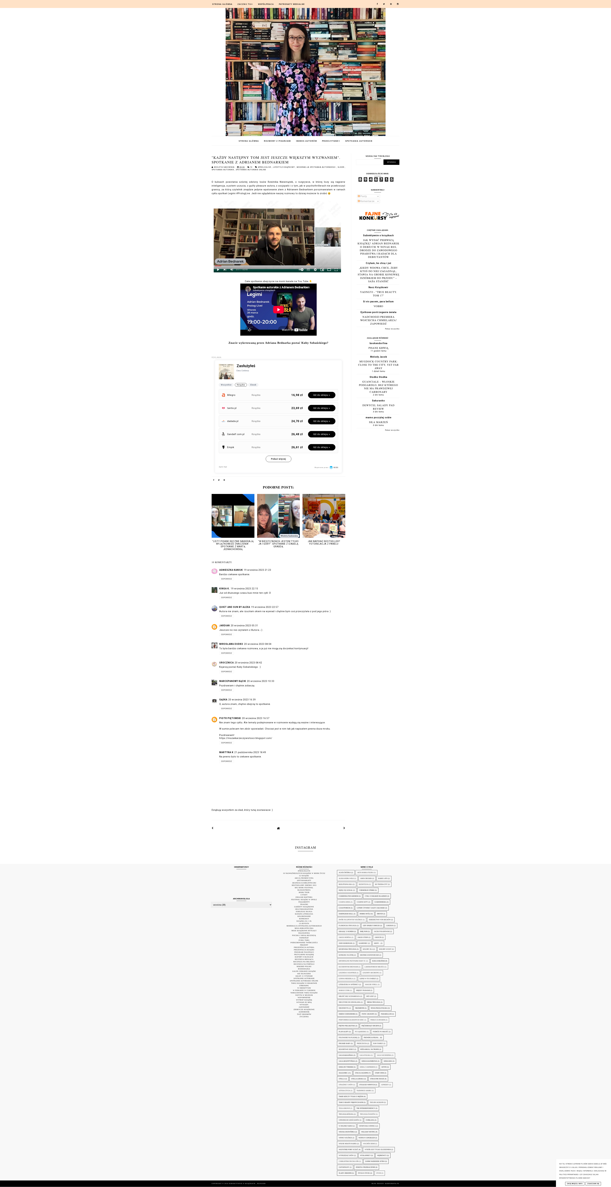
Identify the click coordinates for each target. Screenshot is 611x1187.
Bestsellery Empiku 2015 (304, 885)
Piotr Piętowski (230, 718)
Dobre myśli (365, 914)
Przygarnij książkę (304, 954)
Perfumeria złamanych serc (351, 1020)
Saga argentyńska (347, 1061)
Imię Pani (363, 931)
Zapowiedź (304, 1007)
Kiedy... (377, 943)
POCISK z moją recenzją (304, 935)
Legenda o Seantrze (347, 973)
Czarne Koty (362, 902)
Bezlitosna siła (345, 884)
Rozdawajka (304, 969)
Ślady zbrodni (345, 1173)
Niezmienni (359, 1008)
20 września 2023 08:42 (248, 662)
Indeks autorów (306, 141)
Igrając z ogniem (346, 931)
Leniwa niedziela (346, 978)
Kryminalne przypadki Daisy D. (352, 961)
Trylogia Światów (367, 1114)
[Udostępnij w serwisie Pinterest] (224, 480)
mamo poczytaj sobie (378, 417)
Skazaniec (343, 1073)
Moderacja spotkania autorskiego (316, 167)
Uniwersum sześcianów (349, 1120)
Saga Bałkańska (346, 1055)
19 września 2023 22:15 (244, 588)
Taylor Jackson (376, 1102)
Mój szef (370, 996)
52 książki (304, 876)
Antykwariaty (304, 880)
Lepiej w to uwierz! (368, 978)
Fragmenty (304, 902)
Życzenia (304, 1017)
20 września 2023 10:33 (260, 681)
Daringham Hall (346, 914)
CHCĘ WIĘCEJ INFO (575, 1183)
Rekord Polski (304, 966)
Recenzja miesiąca (304, 959)
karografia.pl (392, 1183)
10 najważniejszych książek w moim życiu (304, 873)
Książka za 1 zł (304, 921)
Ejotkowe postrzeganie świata (379, 312)
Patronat (304, 938)
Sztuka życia (344, 1090)
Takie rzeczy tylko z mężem (351, 1096)
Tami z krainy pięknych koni (351, 1102)
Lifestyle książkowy (284, 167)
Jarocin (378, 937)
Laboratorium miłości (374, 967)
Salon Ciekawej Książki (304, 971)
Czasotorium (344, 908)
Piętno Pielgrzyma (347, 1026)
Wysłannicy (365, 1155)
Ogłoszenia (304, 933)
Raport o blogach (304, 957)
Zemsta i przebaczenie (365, 1167)
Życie (378, 1173)
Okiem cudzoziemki (347, 1014)
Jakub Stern (363, 937)
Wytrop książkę (304, 1000)
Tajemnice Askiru (364, 1090)
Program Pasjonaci (304, 952)
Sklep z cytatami (304, 976)
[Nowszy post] (213, 828)
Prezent (304, 945)
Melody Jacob (378, 357)
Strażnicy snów (346, 1085)
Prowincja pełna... (372, 1037)
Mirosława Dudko (231, 644)
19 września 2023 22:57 (264, 607)
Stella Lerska (357, 1079)
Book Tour (304, 892)
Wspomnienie (304, 997)
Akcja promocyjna (304, 878)
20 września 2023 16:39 (242, 699)
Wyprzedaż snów (346, 1155)
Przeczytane (331, 141)
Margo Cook (344, 990)
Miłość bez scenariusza (349, 996)
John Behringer (345, 943)
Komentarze (367, 201)
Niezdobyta (344, 1008)
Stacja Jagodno (361, 1073)
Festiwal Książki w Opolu (304, 899)
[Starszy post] (344, 828)
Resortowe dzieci (346, 1049)
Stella (342, 1079)
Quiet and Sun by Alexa (234, 607)
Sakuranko (378, 400)
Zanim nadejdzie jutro (375, 1161)
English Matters (304, 897)
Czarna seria (344, 902)
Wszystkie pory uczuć (348, 1149)
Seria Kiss (388, 1061)
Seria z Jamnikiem (367, 1067)
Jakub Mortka (345, 937)
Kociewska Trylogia (347, 949)
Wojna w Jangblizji (366, 1138)
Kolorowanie (304, 916)
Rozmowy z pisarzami (277, 141)
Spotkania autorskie (358, 141)
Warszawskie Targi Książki (304, 993)
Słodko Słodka (378, 377)
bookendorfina (378, 343)
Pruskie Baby (344, 1043)
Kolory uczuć (385, 949)
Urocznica (226, 662)
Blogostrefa (304, 890)
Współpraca (266, 4)
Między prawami (363, 990)
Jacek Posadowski (382, 931)
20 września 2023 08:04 (257, 644)
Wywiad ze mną (304, 1002)
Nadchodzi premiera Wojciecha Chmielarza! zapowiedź (378, 320)
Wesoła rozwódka (347, 1132)
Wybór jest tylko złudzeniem (378, 1149)
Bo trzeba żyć (381, 884)
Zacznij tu (245, 4)
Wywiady (304, 1005)
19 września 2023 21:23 (257, 570)
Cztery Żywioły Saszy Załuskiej (371, 908)
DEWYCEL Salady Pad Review (378, 406)
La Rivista (304, 923)
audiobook (304, 1012)
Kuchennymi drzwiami (348, 967)
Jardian (224, 625)
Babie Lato (382, 878)
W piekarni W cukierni (304, 990)
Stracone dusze (377, 1079)
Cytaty (304, 895)
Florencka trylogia (347, 925)
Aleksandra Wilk (346, 878)
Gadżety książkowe (304, 907)
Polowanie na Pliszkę (348, 1037)
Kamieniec (363, 943)
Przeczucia (362, 1043)
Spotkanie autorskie (223, 170)
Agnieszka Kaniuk (231, 570)
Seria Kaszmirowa (369, 1061)
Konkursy (304, 919)
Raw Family (378, 1043)
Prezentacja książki (304, 950)
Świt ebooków (304, 1014)
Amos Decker (366, 878)
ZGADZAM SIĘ (593, 1183)
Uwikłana (370, 1120)
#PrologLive (265, 167)
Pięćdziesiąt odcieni (370, 1026)
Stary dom (379, 1073)
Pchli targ (304, 940)
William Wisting (368, 1132)
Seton (383, 1067)
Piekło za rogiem (377, 1020)
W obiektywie (304, 988)
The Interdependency (365, 1108)
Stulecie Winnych (367, 1085)
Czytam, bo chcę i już (378, 263)
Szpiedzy (385, 1085)
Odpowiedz (226, 579)
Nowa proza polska (379, 1008)
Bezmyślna (364, 884)
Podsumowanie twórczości (304, 942)
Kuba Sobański (378, 961)
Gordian (389, 925)
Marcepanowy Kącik (232, 681)
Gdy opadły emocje (371, 925)
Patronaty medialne (292, 4)
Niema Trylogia (373, 1002)
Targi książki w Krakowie (304, 983)
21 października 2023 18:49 (250, 752)
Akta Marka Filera (365, 872)
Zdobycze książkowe (304, 1009)
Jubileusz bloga (304, 911)
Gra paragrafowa (304, 909)
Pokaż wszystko (392, 329)
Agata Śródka (345, 872)
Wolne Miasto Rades (348, 1143)
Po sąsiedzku (360, 1031)
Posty (363, 196)
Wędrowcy (381, 1155)
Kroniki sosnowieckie (369, 955)
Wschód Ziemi (369, 1143)
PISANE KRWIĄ (379, 347)
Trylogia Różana (346, 1114)
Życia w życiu (364, 1173)
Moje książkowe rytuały (304, 931)
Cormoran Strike (366, 890)
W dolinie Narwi (345, 1126)
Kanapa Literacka (304, 914)
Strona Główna (222, 4)
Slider (341, 167)
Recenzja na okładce (304, 962)
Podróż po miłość (380, 1031)
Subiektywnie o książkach (378, 235)
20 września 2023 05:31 (244, 625)
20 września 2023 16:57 (255, 718)
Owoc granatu (368, 1014)
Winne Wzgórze (345, 1138)
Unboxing (304, 985)
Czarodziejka (380, 902)
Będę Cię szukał (346, 890)
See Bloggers (304, 974)
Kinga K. (224, 588)
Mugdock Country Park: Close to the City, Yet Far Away (378, 365)
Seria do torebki (346, 1067)
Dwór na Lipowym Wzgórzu (350, 920)
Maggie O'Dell (371, 984)
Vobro (378, 306)
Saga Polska (365, 1055)
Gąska (223, 699)
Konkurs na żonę (346, 955)
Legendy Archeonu (371, 973)
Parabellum (386, 1014)
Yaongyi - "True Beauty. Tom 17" (378, 293)
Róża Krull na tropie (369, 1049)
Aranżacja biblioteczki (304, 883)
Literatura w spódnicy (349, 984)
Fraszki (304, 904)
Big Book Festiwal (304, 887)
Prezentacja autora (304, 947)
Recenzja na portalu (304, 964)
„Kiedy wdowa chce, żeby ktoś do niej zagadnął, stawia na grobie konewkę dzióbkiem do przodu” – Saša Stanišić (378, 274)
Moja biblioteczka (304, 928)
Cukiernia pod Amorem (348, 896)
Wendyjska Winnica (367, 1126)
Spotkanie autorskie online (251, 170)
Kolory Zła (368, 949)
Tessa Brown (344, 1108)
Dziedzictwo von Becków (380, 920)
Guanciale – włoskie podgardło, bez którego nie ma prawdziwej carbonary (378, 386)
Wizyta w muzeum (304, 995)
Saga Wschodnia (384, 1055)
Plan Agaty (343, 1031)
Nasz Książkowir (378, 287)
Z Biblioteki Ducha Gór (349, 1161)
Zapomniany (344, 1167)
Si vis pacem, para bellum (378, 301)
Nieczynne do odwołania (349, 1002)
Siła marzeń (378, 422)
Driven (380, 914)
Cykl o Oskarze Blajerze (376, 896)
